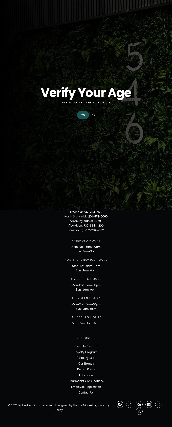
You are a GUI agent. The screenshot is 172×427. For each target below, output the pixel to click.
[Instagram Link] (129, 404)
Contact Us (86, 392)
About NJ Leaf (86, 358)
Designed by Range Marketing (76, 405)
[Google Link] (139, 404)
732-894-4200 (94, 225)
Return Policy (86, 369)
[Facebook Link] (120, 404)
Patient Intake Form (86, 346)
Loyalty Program (86, 352)
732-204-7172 (93, 212)
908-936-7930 (94, 221)
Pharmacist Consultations (86, 381)
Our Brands (86, 363)
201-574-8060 (98, 216)
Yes (83, 115)
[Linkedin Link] (148, 404)
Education (86, 375)
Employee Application (86, 387)
